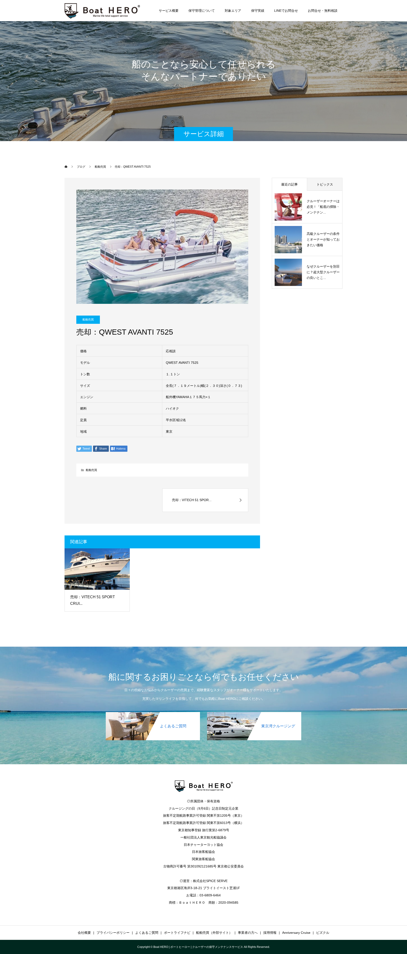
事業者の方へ (248, 932)
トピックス (325, 184)
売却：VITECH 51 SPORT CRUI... (92, 600)
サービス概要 (169, 10)
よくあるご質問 (146, 932)
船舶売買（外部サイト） (214, 932)
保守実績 (257, 10)
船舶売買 (88, 319)
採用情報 (270, 932)
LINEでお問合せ (286, 10)
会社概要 (84, 932)
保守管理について (201, 10)
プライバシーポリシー (113, 932)
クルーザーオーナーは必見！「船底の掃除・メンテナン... (323, 206)
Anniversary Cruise (296, 932)
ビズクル (322, 932)
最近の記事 (289, 184)
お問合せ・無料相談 (323, 10)
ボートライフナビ (177, 932)
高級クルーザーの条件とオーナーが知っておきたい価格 (323, 239)
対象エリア (233, 10)
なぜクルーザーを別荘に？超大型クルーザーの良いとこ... (323, 272)
